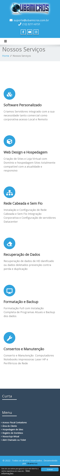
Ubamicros (32, 463)
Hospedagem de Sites (12, 429)
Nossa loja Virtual (10, 436)
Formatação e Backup (21, 301)
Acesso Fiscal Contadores (14, 422)
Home (5, 55)
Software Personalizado (23, 104)
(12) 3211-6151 (31, 24)
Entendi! (50, 469)
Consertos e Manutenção (24, 348)
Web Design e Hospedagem (25, 152)
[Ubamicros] (30, 8)
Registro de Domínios (12, 433)
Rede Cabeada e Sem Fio (23, 203)
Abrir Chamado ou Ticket (14, 440)
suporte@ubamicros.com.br (31, 20)
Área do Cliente (9, 426)
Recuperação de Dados (22, 254)
